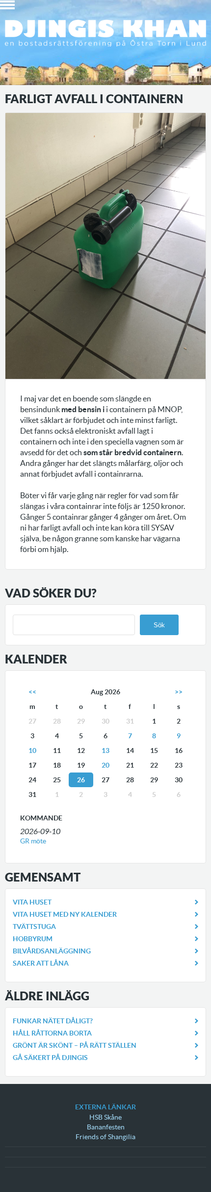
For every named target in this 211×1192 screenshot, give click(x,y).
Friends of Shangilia (105, 1136)
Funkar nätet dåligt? (53, 1020)
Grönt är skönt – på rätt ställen (74, 1045)
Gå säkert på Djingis (50, 1057)
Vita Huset (32, 902)
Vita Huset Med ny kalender (65, 914)
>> (179, 692)
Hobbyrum (33, 938)
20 (105, 765)
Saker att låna (41, 963)
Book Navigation (7, 5)
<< (32, 692)
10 (32, 750)
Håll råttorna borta (52, 1033)
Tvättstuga (34, 926)
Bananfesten (106, 1127)
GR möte (33, 841)
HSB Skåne (105, 1117)
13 (105, 750)
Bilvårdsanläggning (52, 951)
